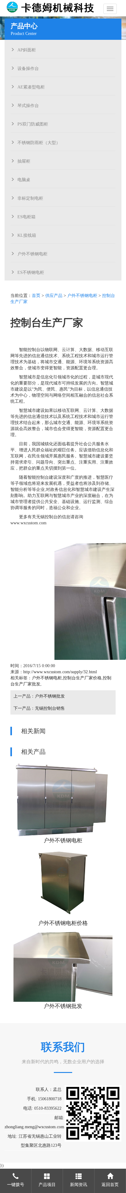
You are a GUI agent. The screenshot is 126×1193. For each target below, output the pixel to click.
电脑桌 (23, 179)
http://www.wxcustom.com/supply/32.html (60, 672)
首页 (36, 295)
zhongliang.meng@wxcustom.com (34, 1127)
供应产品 (53, 295)
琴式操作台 (28, 104)
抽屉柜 (23, 160)
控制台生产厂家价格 (82, 678)
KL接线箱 (26, 234)
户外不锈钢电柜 (32, 253)
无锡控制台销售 (50, 708)
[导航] (110, 9)
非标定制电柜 (30, 197)
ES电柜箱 (26, 216)
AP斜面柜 (26, 49)
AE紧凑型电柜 (31, 86)
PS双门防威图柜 (32, 123)
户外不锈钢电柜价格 (63, 923)
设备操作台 (28, 67)
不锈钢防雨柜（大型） (38, 142)
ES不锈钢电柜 (30, 271)
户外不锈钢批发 (50, 696)
